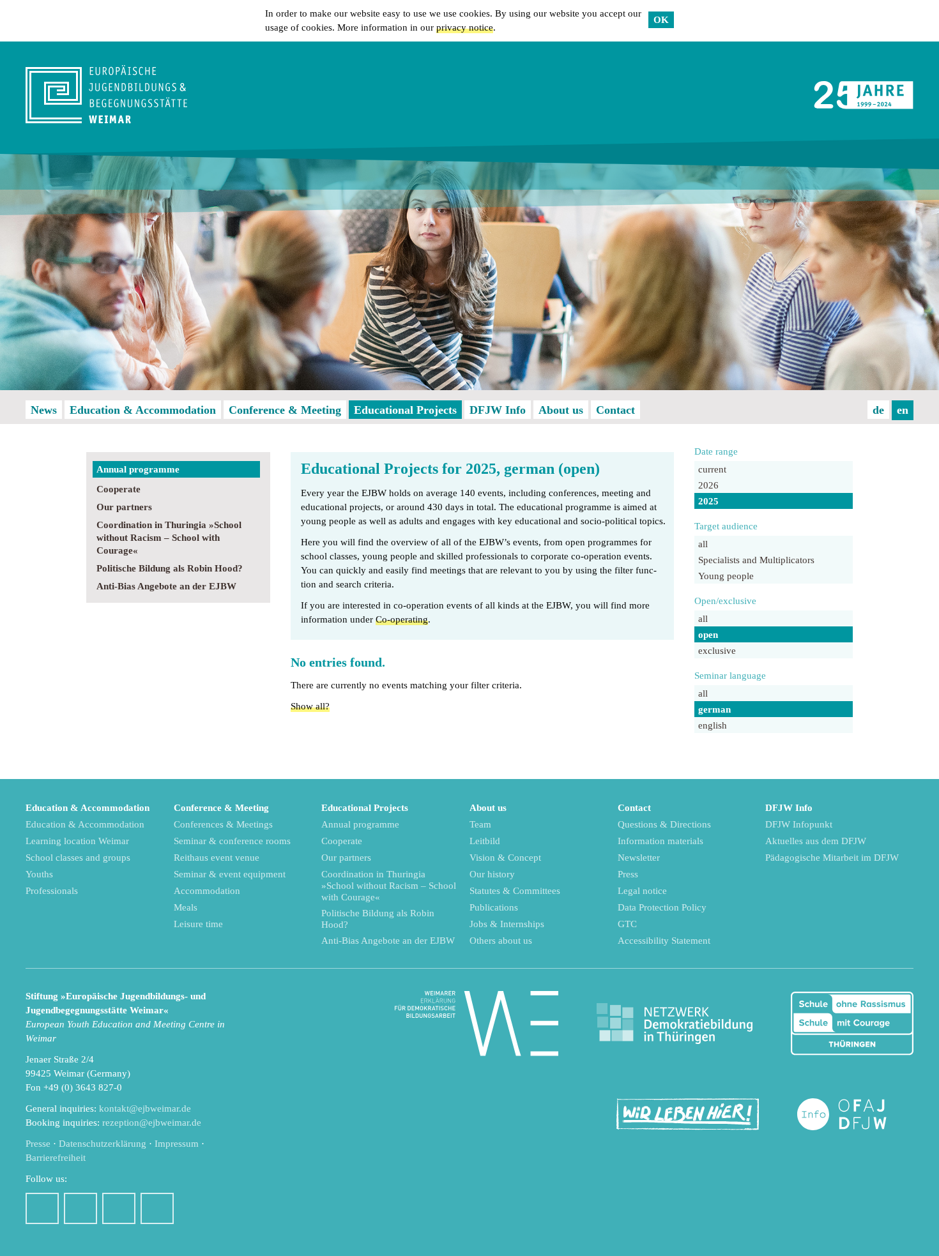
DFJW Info (498, 410)
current (712, 469)
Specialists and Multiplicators (756, 560)
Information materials (660, 841)
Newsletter (639, 857)
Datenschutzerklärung (102, 1144)
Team (480, 824)
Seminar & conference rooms (232, 841)
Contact (615, 410)
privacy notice (464, 27)
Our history (492, 874)
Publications (494, 907)
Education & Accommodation (143, 410)
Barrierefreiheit (56, 1158)
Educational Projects (405, 410)
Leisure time (198, 924)
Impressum (177, 1144)
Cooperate (118, 489)
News (44, 410)
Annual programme (137, 469)
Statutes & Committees (515, 891)
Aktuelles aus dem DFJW (815, 841)
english (712, 725)
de (878, 410)
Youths (39, 874)
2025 (708, 501)
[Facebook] (42, 1208)
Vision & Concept (505, 857)
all (703, 544)
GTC (627, 924)
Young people (726, 576)
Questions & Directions (664, 824)
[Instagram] (80, 1208)
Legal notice (642, 891)
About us (560, 410)
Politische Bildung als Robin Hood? (169, 568)
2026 (708, 485)
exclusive (717, 651)
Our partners (124, 507)
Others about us (501, 940)
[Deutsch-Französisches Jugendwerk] (855, 1114)
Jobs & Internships (507, 924)
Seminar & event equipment (230, 874)
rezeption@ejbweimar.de (151, 1122)
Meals (185, 907)
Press (628, 874)
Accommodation (207, 891)
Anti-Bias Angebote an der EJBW (166, 586)
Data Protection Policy (662, 907)
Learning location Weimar (77, 841)
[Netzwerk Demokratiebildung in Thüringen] (674, 1024)
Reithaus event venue (216, 857)
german (714, 709)
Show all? (310, 706)
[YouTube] (118, 1208)
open (708, 635)
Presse (38, 1144)
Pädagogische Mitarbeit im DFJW (832, 857)
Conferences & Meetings (223, 824)
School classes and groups (78, 857)
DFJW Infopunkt (798, 824)
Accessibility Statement (664, 940)
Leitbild (485, 841)
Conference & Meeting (285, 410)
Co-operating (402, 619)
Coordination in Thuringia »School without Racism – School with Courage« (168, 538)
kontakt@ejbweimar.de (145, 1108)
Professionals (52, 891)
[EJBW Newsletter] (157, 1208)
